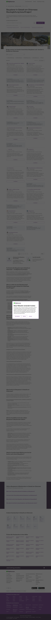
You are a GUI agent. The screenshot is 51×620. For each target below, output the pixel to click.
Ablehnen (24, 316)
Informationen (24, 311)
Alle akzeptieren (17, 316)
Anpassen (30, 316)
